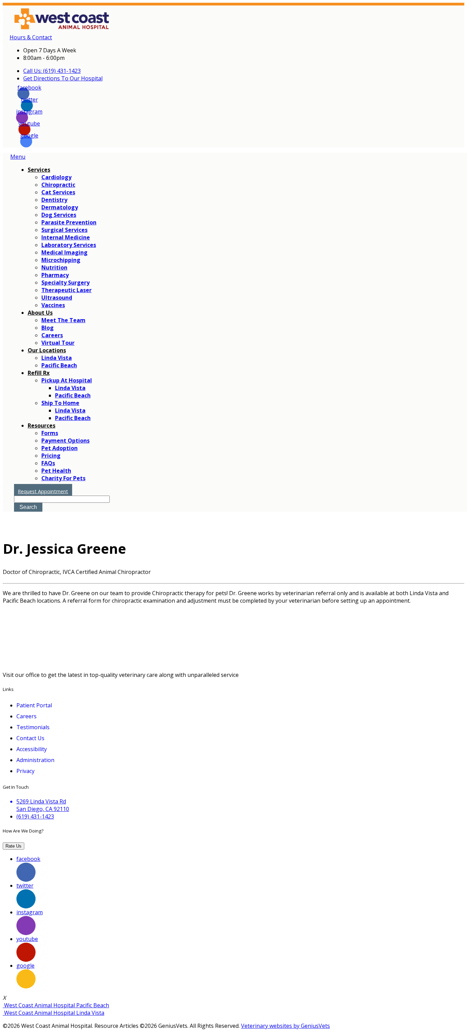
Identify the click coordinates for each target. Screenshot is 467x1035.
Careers (52, 335)
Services (39, 169)
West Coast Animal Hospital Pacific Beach (56, 1005)
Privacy (25, 771)
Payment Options (65, 440)
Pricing (51, 455)
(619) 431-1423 (35, 816)
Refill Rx (39, 373)
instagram (29, 113)
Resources (41, 425)
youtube (29, 125)
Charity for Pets (63, 478)
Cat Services (58, 192)
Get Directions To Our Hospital (63, 78)
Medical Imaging (64, 252)
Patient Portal (34, 705)
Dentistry (54, 200)
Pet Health (56, 470)
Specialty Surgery (65, 282)
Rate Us (13, 846)
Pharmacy (55, 275)
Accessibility (31, 749)
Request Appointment (43, 491)
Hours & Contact (31, 37)
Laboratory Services (68, 245)
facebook (29, 89)
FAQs (48, 463)
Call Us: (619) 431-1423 (52, 71)
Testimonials (33, 727)
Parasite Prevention (68, 222)
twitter (29, 101)
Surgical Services (64, 230)
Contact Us (30, 738)
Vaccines (53, 305)
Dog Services (58, 215)
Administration (35, 760)
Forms (49, 433)
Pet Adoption (59, 448)
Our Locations (47, 350)
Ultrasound (56, 297)
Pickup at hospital (66, 380)
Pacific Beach (59, 365)
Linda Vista (56, 358)
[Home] (80, 30)
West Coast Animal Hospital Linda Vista (53, 1013)
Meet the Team (63, 320)
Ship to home (60, 403)
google (29, 137)
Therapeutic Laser (66, 290)
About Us (40, 312)
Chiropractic (58, 184)
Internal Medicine (65, 237)
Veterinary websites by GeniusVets (285, 1026)
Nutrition (54, 267)
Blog (47, 327)
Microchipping (60, 260)
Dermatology (59, 207)
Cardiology (56, 177)
